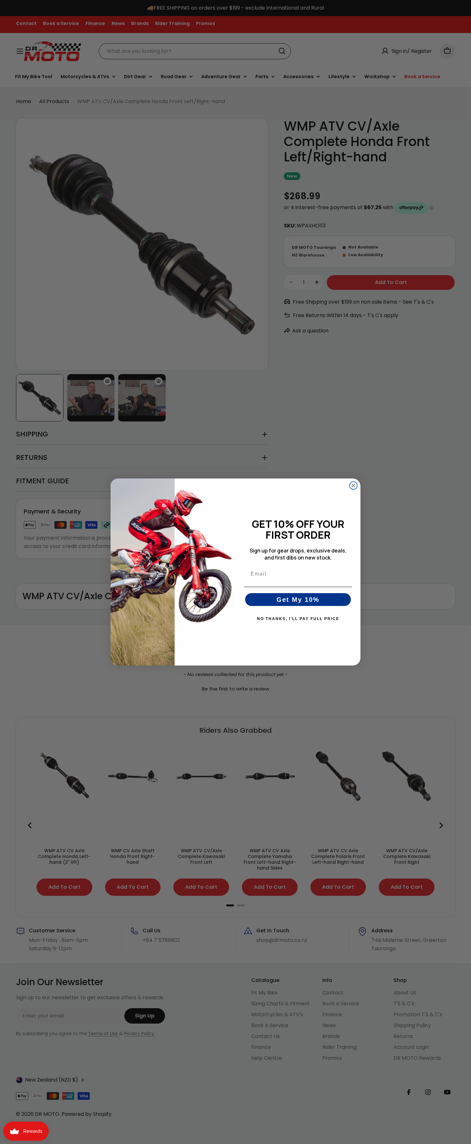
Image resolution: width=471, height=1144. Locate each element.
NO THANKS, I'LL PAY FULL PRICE (298, 619)
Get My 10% (298, 599)
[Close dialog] (353, 485)
